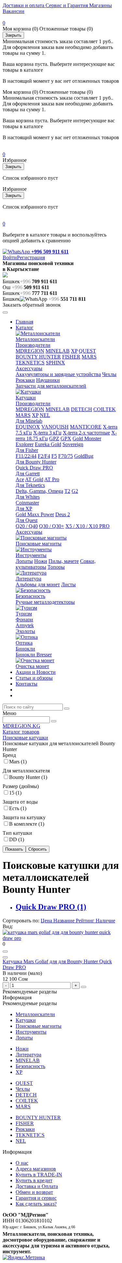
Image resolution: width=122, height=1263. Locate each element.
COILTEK (104, 409)
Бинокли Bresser (34, 654)
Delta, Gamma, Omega (39, 491)
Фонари (24, 619)
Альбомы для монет (38, 584)
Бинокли (25, 648)
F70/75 (65, 456)
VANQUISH (55, 427)
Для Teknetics (30, 485)
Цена (47, 920)
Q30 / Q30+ (51, 526)
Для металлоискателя (26, 770)
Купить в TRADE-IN (39, 1174)
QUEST (87, 351)
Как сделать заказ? (36, 1204)
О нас (22, 1163)
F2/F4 (44, 456)
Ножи (40, 561)
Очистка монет (32, 666)
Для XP (24, 508)
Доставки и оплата (23, 5)
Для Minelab (29, 421)
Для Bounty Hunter (36, 462)
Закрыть (13, 35)
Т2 (67, 491)
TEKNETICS (30, 362)
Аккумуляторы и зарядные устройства (58, 374)
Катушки (26, 397)
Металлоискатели (35, 339)
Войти (10, 257)
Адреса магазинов (36, 1169)
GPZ (54, 438)
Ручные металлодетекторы (45, 602)
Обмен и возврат (34, 1192)
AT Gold (34, 479)
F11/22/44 (26, 456)
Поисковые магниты (38, 543)
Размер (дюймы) (21, 786)
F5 (54, 456)
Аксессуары (29, 368)
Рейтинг (86, 920)
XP (74, 351)
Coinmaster (27, 502)
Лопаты (24, 561)
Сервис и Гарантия (66, 5)
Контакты (26, 683)
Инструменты (31, 555)
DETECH (81, 409)
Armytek (25, 625)
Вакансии (13, 11)
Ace (20, 479)
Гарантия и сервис (36, 1198)
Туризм (24, 613)
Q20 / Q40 (27, 526)
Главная (24, 321)
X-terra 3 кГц (47, 432)
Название (64, 920)
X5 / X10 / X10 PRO (87, 526)
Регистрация (31, 257)
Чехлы (109, 374)
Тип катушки (17, 833)
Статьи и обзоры (34, 678)
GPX (66, 438)
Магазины (100, 5)
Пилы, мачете (63, 561)
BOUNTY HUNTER (38, 356)
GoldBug (83, 456)
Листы (68, 584)
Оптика (24, 643)
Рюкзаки (25, 380)
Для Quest (26, 520)
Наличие (105, 920)
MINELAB (58, 351)
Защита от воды (20, 802)
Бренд (9, 755)
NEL (45, 415)
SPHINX (55, 362)
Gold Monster (87, 438)
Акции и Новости (36, 672)
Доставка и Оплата (37, 1186)
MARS (89, 356)
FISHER (71, 356)
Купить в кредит (34, 1180)
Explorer (25, 444)
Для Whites (28, 497)
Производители (33, 345)
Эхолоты (25, 631)
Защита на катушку (24, 817)
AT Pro (51, 479)
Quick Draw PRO (34, 467)
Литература (28, 578)
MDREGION (30, 351)
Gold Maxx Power (35, 514)
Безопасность (30, 596)
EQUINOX (28, 427)
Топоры (56, 567)
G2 (75, 491)
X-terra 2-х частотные (86, 432)
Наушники (48, 380)
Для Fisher (27, 450)
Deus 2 (62, 514)
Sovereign (72, 444)
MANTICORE (86, 427)
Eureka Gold (48, 444)
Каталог (25, 327)
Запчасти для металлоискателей (51, 386)
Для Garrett (28, 473)
